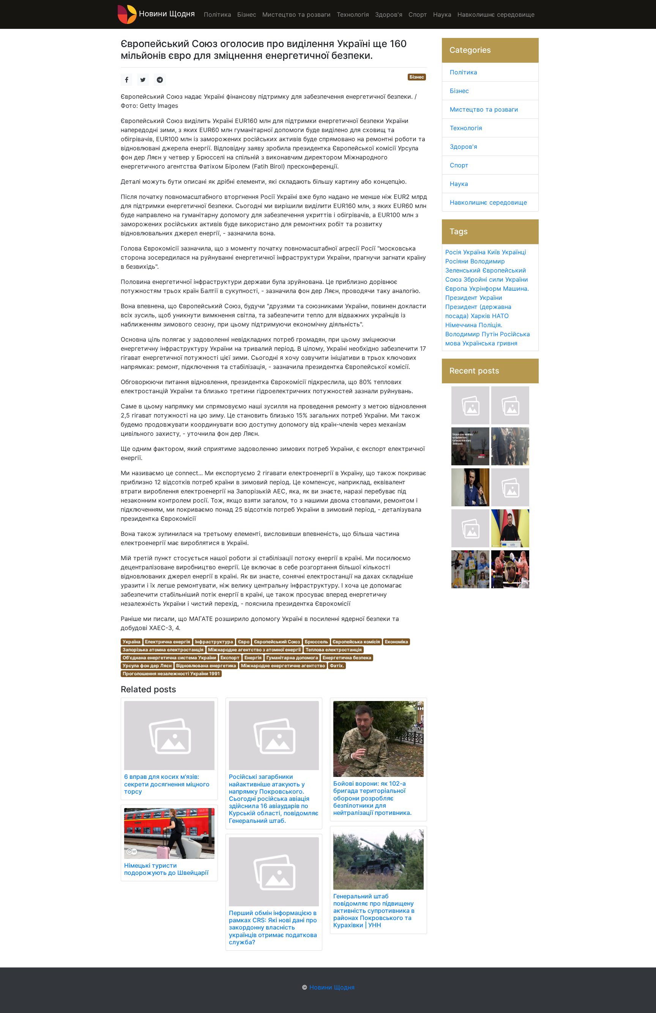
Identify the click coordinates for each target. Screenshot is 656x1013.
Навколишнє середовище (488, 202)
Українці (514, 252)
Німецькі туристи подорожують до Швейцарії (166, 869)
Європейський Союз (277, 641)
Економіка (396, 641)
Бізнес (417, 77)
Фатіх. (337, 665)
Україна (131, 641)
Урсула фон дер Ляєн (147, 665)
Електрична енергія (167, 641)
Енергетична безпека (347, 657)
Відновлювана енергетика (206, 665)
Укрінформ (485, 288)
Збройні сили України (496, 279)
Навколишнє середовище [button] (496, 14)
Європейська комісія (356, 641)
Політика (463, 72)
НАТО (500, 316)
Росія (453, 252)
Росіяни (456, 261)
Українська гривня (489, 343)
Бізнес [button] (246, 14)
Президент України (473, 297)
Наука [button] (442, 14)
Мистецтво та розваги (484, 109)
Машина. (516, 288)
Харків (480, 316)
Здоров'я (463, 146)
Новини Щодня (166, 13)
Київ (493, 252)
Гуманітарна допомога (292, 657)
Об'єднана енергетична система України (169, 657)
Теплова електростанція (334, 649)
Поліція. (490, 325)
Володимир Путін (471, 334)
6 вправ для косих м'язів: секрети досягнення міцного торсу (167, 784)
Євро (243, 641)
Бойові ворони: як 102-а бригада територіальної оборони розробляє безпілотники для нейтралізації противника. (372, 798)
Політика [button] (217, 14)
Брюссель (316, 641)
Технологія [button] (353, 14)
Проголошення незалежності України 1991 (171, 673)
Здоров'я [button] (388, 14)
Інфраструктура (214, 641)
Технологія (466, 128)
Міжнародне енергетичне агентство (283, 665)
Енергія (253, 657)
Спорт (459, 165)
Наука (459, 183)
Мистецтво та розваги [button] (296, 14)
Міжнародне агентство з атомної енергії (254, 649)
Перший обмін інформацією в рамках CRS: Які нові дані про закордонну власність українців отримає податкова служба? (273, 927)
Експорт (230, 657)
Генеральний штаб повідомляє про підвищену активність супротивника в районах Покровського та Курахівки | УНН (374, 910)
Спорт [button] (417, 14)
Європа (456, 288)
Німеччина (461, 325)
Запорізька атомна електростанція (163, 649)
